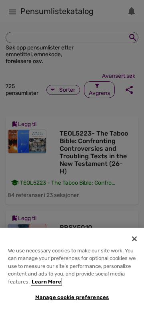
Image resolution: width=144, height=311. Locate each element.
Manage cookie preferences (72, 297)
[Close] (134, 239)
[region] (72, 269)
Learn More (46, 282)
